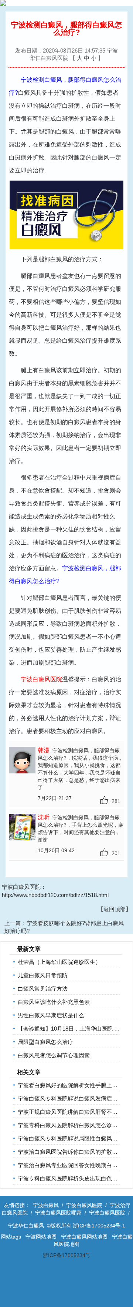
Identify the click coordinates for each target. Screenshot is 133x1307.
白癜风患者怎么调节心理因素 (54, 1055)
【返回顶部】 (114, 909)
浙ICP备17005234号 (67, 1255)
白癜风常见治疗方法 (43, 988)
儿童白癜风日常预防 (43, 975)
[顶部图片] (66, 3)
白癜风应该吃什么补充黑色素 (54, 1002)
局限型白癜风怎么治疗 (45, 1042)
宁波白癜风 (46, 1205)
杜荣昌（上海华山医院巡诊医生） (59, 962)
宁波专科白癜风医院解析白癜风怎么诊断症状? (75, 1125)
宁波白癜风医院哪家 (58, 1213)
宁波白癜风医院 (84, 1205)
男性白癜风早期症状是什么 (51, 1015)
